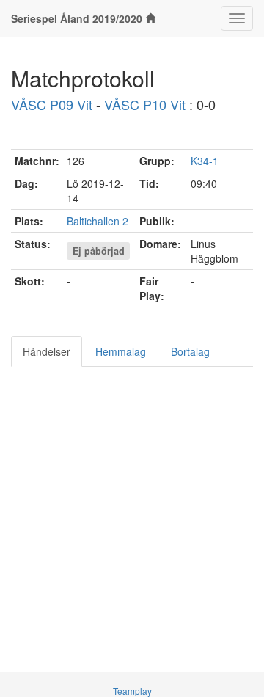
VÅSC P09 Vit (51, 104)
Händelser (46, 351)
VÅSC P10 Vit (145, 104)
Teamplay (132, 691)
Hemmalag (120, 351)
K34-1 (205, 160)
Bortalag (190, 351)
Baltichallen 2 (97, 221)
